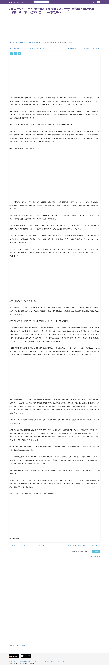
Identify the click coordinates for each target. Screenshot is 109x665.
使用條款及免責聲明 (25, 661)
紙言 (10, 2)
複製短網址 (96, 551)
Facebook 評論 (14, 645)
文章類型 (16, 2)
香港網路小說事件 (49, 661)
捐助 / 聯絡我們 (13, 661)
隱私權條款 (35, 661)
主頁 (12, 42)
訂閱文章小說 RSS (62, 661)
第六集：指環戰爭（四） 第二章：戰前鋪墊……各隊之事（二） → (82, 48)
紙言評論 (23, 645)
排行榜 (24, 2)
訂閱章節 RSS (96, 556)
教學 (41, 661)
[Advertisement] (54, 28)
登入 (94, 2)
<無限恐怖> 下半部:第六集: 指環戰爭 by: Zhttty (31, 42)
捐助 (30, 2)
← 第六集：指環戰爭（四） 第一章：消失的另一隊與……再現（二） (27, 48)
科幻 (17, 42)
